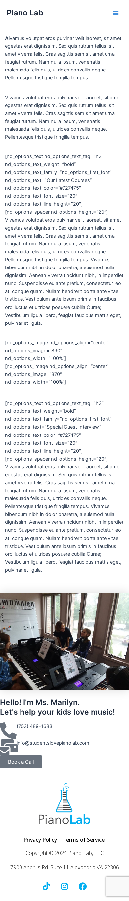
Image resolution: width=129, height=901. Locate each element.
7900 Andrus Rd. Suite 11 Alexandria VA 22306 (64, 867)
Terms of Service (84, 839)
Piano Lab (25, 12)
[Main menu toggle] (115, 12)
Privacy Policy (40, 839)
